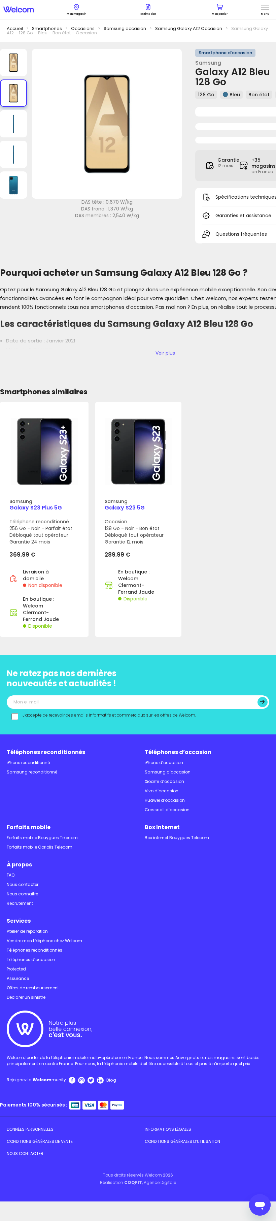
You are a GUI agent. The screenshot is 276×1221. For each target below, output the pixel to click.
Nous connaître (22, 894)
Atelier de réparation (27, 931)
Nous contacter (22, 884)
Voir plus (165, 353)
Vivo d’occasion (161, 791)
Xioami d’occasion (164, 781)
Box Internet (162, 827)
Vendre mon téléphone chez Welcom (44, 941)
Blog (111, 1080)
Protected (16, 969)
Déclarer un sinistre (26, 997)
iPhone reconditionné (28, 762)
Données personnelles (30, 1129)
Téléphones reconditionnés (46, 752)
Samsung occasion (125, 28)
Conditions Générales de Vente (40, 1141)
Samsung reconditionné (32, 772)
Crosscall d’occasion (167, 810)
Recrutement (20, 903)
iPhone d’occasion (164, 762)
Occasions (83, 28)
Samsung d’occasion (168, 772)
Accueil (15, 28)
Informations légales (168, 1129)
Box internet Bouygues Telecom (177, 837)
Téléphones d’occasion (178, 752)
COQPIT (133, 1182)
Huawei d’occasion (165, 800)
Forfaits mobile (28, 827)
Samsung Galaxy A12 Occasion (188, 28)
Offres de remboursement (33, 988)
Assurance (18, 978)
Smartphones (47, 28)
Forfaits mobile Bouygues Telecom (42, 837)
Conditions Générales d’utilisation (182, 1141)
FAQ (10, 875)
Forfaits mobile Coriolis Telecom (39, 847)
